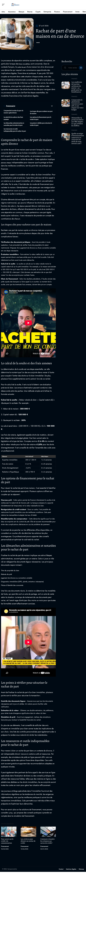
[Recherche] (82, 4)
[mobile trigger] (4, 4)
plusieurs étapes (6, 163)
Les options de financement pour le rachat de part (40, 118)
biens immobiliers (24, 64)
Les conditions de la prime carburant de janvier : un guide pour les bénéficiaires (76, 87)
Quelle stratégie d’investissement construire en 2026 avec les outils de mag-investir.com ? (77, 138)
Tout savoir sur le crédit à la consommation (7, 841)
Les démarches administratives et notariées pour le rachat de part (14, 124)
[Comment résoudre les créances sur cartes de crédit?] (48, 832)
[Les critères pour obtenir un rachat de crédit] (28, 832)
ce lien (11, 813)
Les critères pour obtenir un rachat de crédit (28, 841)
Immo (38, 42)
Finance (74, 79)
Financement (5, 846)
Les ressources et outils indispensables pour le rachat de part (15, 130)
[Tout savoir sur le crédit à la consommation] (8, 832)
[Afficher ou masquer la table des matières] (34, 106)
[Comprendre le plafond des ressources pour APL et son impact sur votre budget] (65, 103)
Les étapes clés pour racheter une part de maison (41, 112)
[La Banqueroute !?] (15, 4)
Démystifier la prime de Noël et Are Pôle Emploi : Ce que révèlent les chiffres (77, 122)
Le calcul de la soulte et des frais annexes (13, 118)
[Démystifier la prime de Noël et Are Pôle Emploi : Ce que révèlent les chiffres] (65, 120)
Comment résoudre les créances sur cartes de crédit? (47, 841)
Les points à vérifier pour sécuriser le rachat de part (41, 124)
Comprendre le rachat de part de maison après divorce (13, 112)
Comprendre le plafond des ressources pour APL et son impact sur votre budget (77, 105)
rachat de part (21, 67)
